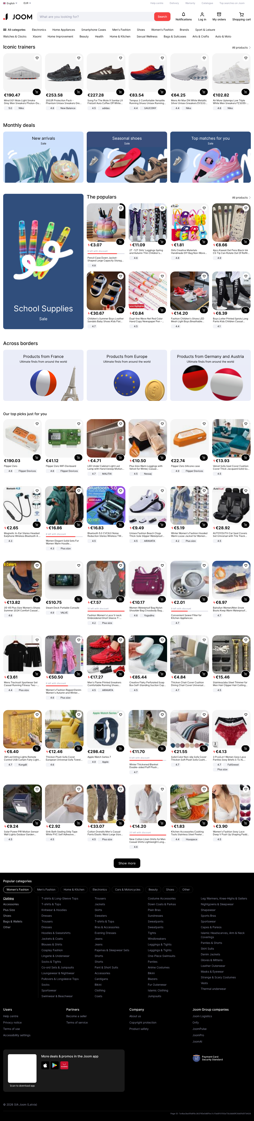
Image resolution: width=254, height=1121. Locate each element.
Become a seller (76, 1016)
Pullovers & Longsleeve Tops (60, 979)
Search (162, 16)
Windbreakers (157, 938)
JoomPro (198, 1035)
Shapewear (208, 910)
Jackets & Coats (52, 938)
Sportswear (48, 990)
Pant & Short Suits (106, 967)
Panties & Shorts (211, 942)
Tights (152, 933)
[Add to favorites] (37, 58)
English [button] (11, 3)
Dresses (46, 915)
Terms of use (11, 1028)
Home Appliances (63, 29)
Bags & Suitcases (175, 36)
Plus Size (9, 910)
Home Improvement (60, 36)
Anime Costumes (158, 967)
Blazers (152, 979)
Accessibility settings (16, 1035)
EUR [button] (26, 3)
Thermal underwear (213, 988)
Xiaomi (37, 36)
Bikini (98, 984)
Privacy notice (12, 1022)
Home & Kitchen (120, 36)
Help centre (156, 3)
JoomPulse (199, 1028)
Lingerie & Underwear (55, 956)
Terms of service (77, 1022)
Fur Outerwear (157, 984)
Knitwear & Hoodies (54, 910)
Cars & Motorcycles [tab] (127, 889)
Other (7, 927)
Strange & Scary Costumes (218, 977)
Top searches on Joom (231, 3)
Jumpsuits (154, 996)
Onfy (195, 1022)
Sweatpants (155, 921)
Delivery (174, 3)
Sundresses (155, 915)
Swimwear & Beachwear (57, 996)
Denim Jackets (210, 954)
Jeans (98, 938)
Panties (152, 961)
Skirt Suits (207, 948)
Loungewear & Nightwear (57, 973)
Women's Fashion (162, 29)
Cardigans (101, 979)
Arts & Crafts (200, 36)
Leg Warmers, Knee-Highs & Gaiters (224, 898)
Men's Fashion (121, 29)
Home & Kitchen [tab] (74, 889)
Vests (204, 983)
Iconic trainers (19, 47)
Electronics (39, 29)
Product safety (139, 1028)
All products (240, 47)
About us (135, 1016)
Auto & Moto (223, 36)
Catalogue (207, 3)
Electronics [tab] (100, 889)
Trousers (47, 921)
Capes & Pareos (211, 927)
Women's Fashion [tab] (18, 889)
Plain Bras (154, 910)
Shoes (141, 29)
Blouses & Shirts (51, 944)
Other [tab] (186, 889)
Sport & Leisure (205, 29)
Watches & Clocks (14, 36)
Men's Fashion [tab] (46, 889)
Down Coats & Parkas (162, 904)
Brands (184, 29)
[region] (127, 82)
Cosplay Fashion (52, 950)
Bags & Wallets (12, 921)
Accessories (11, 904)
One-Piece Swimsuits (161, 956)
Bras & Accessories (107, 927)
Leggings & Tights (159, 944)
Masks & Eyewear (212, 971)
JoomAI (197, 1041)
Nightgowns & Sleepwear (217, 904)
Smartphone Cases (93, 29)
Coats (98, 996)
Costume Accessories (162, 898)
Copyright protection (142, 1022)
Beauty (84, 36)
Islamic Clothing (158, 990)
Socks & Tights (51, 961)
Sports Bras (208, 915)
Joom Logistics (202, 1016)
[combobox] (94, 16)
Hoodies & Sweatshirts (55, 933)
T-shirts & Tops (51, 904)
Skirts (98, 910)
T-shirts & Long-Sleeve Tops (59, 898)
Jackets (100, 904)
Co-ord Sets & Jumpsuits (57, 967)
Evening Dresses (105, 933)
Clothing (8, 898)
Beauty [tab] (153, 889)
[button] (45, 1065)
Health (99, 36)
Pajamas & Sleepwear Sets (112, 950)
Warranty (190, 3)
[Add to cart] (36, 92)
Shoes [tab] (170, 889)
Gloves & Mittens (211, 960)
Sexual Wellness (147, 36)
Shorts (99, 956)
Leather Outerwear (213, 965)
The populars (101, 197)
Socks (45, 984)
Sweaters (101, 915)
